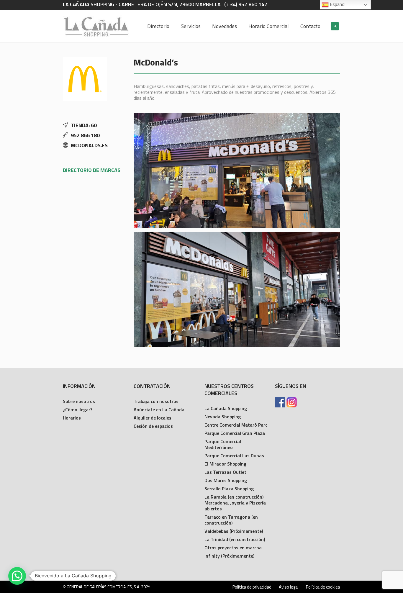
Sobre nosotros (79, 401)
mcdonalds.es (89, 145)
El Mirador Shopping (225, 463)
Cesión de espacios (153, 426)
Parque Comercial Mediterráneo (222, 444)
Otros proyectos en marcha (233, 547)
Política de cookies (323, 587)
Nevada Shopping (222, 416)
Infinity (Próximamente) (229, 555)
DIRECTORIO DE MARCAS (91, 170)
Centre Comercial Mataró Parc (235, 424)
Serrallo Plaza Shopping (229, 488)
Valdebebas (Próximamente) (233, 531)
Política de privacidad (251, 587)
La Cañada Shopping (225, 408)
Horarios (72, 417)
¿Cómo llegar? (77, 409)
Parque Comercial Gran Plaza (234, 433)
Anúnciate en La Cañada (159, 409)
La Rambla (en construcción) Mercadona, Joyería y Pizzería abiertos (235, 502)
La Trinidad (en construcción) (234, 539)
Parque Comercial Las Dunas (234, 455)
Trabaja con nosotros (156, 401)
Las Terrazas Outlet (225, 472)
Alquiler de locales (152, 417)
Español (337, 4)
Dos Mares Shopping (225, 480)
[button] (17, 576)
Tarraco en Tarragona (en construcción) (231, 519)
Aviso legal (289, 587)
